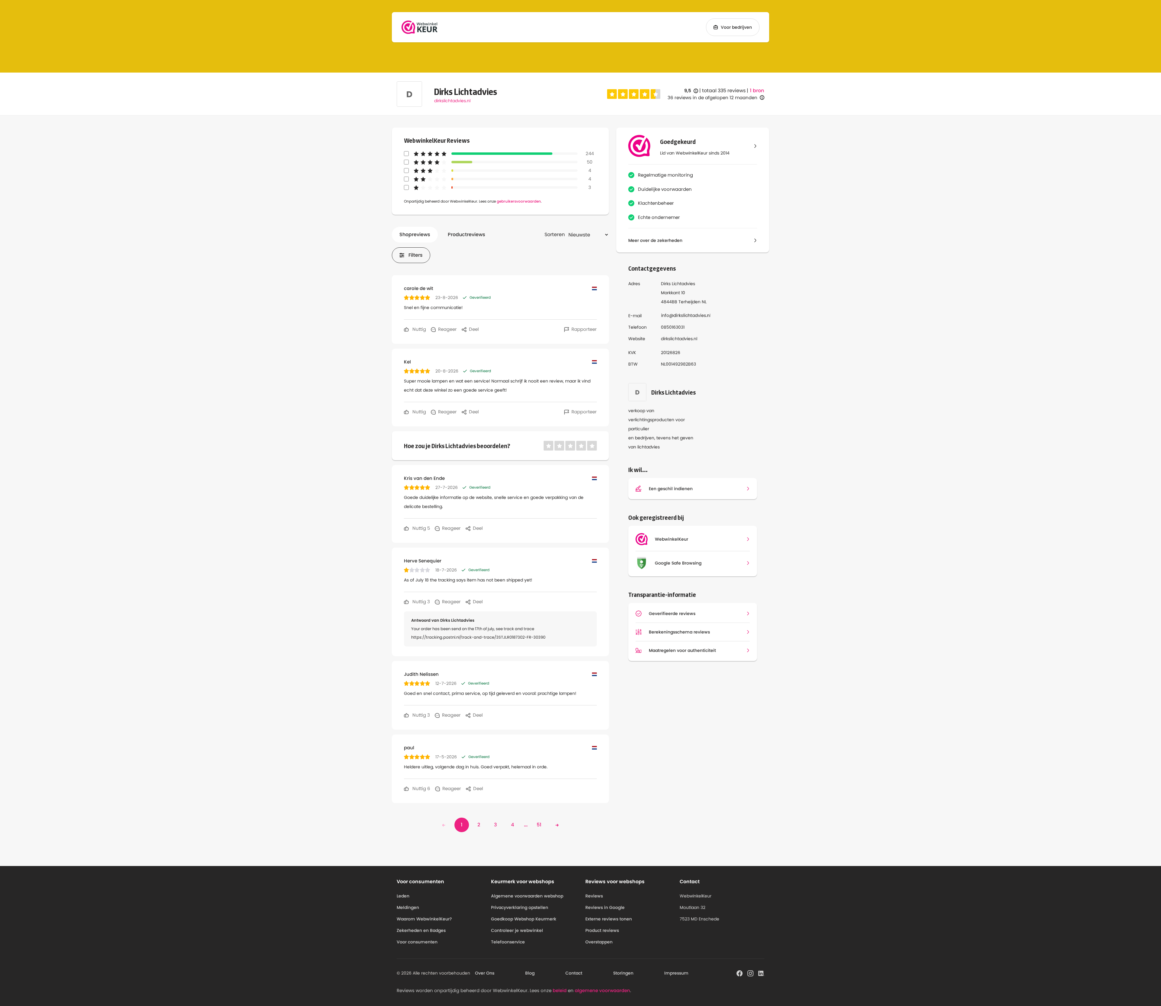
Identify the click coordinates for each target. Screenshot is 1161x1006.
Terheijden (689, 302)
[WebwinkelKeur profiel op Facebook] (740, 973)
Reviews (594, 896)
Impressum (676, 973)
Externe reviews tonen (608, 919)
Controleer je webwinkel (517, 930)
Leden (403, 896)
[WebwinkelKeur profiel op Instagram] (750, 973)
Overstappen (599, 942)
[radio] (612, 94)
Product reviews (602, 930)
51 (539, 824)
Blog (530, 973)
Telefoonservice (508, 942)
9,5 (691, 90)
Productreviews (466, 234)
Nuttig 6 (420, 788)
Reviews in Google (605, 907)
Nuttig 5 (420, 528)
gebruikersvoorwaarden (519, 201)
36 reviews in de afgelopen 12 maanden (712, 97)
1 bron (757, 90)
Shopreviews (414, 234)
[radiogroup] (633, 94)
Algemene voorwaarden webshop (527, 896)
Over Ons (484, 973)
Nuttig (418, 329)
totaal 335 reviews (724, 90)
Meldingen (408, 907)
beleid (560, 990)
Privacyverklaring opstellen (519, 907)
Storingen (623, 973)
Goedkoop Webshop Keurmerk (523, 919)
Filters (415, 255)
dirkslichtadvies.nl (452, 101)
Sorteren (555, 234)
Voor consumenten (417, 942)
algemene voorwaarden (602, 990)
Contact (573, 973)
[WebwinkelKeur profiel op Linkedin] (761, 973)
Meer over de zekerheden (655, 240)
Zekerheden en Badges (421, 930)
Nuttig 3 (420, 601)
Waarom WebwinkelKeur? (424, 919)
